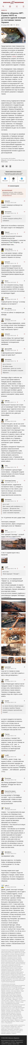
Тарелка (7, 734)
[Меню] (23, 6)
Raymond (7, 808)
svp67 (6, 419)
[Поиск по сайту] (3, 6)
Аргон (6, 280)
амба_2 (7, 885)
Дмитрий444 (8, 348)
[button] (10, 6)
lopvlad (7, 700)
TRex (6, 465)
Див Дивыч (8, 852)
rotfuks (7, 679)
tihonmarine (8, 211)
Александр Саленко (10, 480)
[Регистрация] (16, 6)
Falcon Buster (8, 249)
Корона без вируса (10, 791)
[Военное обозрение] (13, 2)
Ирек (6, 530)
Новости (4, 10)
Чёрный (7, 232)
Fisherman (8, 319)
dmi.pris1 (7, 201)
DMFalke (7, 400)
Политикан (8, 778)
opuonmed (8, 667)
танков (14, 56)
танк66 (7, 755)
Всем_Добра (8, 308)
